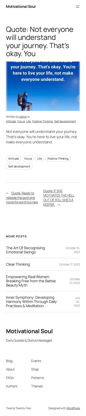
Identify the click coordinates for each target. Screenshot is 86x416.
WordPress (73, 408)
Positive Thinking (42, 121)
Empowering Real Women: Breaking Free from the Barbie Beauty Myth (31, 281)
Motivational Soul (21, 6)
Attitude (11, 121)
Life (28, 121)
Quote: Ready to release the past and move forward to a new (22, 197)
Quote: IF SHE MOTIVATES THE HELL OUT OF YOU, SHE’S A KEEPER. (58, 198)
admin (23, 116)
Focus (21, 121)
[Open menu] (77, 6)
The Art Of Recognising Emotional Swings (25, 250)
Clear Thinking (18, 264)
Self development (65, 121)
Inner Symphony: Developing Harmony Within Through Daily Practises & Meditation (31, 301)
